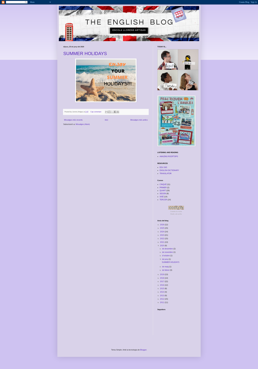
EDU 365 (163, 167)
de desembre (167, 249)
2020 (162, 246)
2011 (162, 302)
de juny (165, 259)
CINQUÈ (163, 184)
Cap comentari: (96, 112)
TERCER (163, 200)
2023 (162, 235)
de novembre (167, 252)
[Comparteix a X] (112, 111)
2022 (162, 239)
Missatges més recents (73, 120)
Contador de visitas (176, 211)
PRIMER (163, 188)
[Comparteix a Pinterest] (117, 111)
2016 (162, 285)
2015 (162, 288)
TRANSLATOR (166, 173)
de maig (165, 267)
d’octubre (166, 256)
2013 (162, 296)
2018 (162, 278)
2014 (162, 292)
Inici (106, 120)
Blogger (143, 350)
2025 (162, 228)
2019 (162, 274)
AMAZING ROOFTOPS (169, 156)
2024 (162, 232)
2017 (162, 281)
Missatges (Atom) (83, 124)
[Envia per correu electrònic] (106, 111)
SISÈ (162, 197)
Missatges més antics (139, 120)
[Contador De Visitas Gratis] (176, 209)
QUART (163, 191)
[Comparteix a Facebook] (114, 111)
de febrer (166, 270)
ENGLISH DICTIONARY (169, 170)
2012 (162, 299)
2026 (162, 225)
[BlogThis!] (109, 111)
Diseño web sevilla (176, 214)
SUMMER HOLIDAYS (85, 53)
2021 (162, 242)
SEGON (163, 194)
